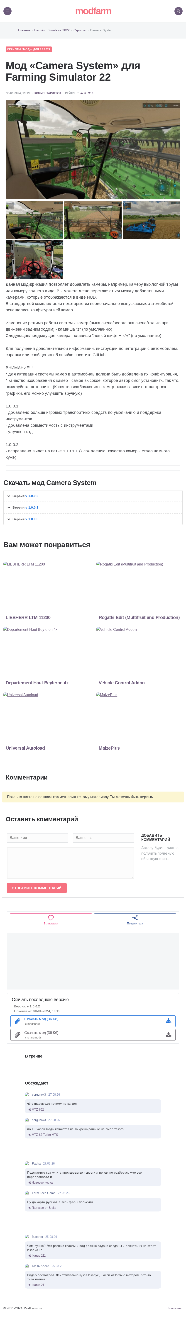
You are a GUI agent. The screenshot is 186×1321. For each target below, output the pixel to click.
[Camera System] (93, 149)
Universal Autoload (25, 748)
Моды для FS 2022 (36, 49)
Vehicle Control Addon (122, 682)
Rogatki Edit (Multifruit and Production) (139, 617)
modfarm (93, 11)
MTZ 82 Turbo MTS (45, 1134)
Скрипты (14, 49)
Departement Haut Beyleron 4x (37, 682)
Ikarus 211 (39, 1255)
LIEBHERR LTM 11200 (28, 617)
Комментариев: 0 (47, 93)
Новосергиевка (42, 1182)
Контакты (174, 1308)
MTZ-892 (38, 1109)
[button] (93, 496)
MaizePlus (109, 748)
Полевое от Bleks (44, 1207)
